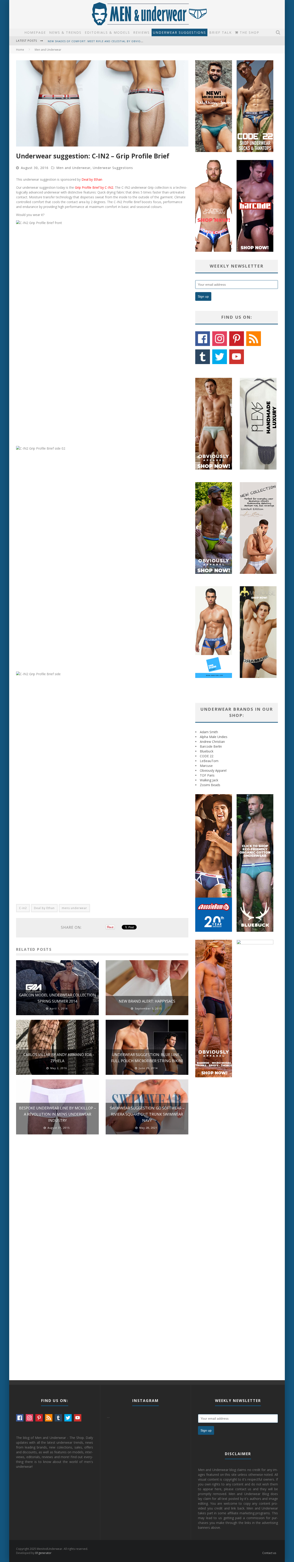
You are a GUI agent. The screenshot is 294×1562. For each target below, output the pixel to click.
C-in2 (23, 908)
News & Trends (65, 32)
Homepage (35, 32)
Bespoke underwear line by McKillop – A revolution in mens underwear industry (57, 1114)
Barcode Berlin (211, 746)
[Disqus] (102, 1203)
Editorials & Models (107, 32)
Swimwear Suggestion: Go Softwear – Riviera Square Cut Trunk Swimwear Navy (147, 1114)
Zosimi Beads (210, 785)
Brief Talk (220, 32)
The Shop (248, 32)
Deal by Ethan (92, 179)
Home (20, 50)
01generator (43, 1553)
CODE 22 (206, 756)
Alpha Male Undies (213, 737)
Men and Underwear (73, 168)
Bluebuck (206, 751)
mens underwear (74, 908)
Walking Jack (209, 780)
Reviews (141, 32)
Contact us (269, 1553)
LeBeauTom (209, 761)
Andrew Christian (212, 741)
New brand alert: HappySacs (147, 1001)
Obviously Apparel (213, 770)
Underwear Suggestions (179, 32)
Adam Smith (209, 732)
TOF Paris (207, 775)
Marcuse (206, 765)
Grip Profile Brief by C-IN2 (94, 187)
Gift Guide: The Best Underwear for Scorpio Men (86, 41)
